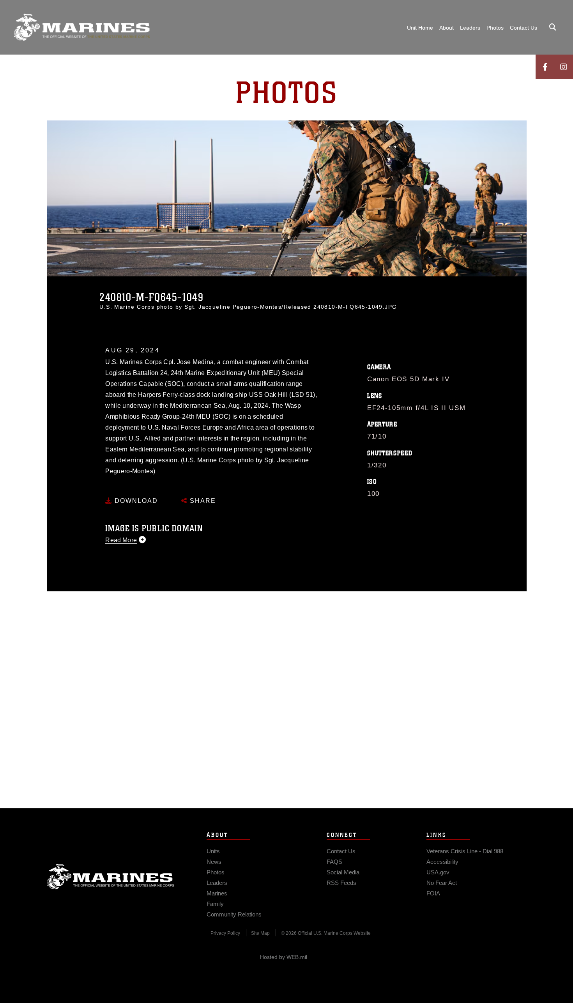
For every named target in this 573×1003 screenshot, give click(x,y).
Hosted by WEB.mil (283, 957)
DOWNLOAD (135, 500)
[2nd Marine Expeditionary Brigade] (82, 27)
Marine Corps (111, 876)
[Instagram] (563, 67)
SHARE (201, 500)
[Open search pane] (552, 27)
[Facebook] (545, 67)
